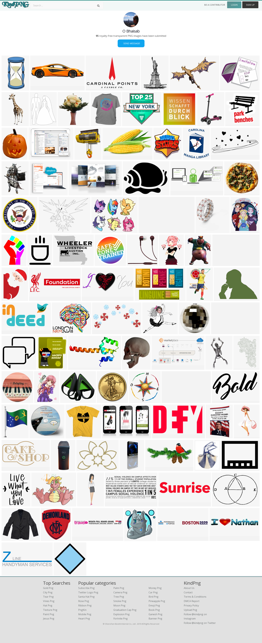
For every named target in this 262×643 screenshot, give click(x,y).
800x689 (226, 88)
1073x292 (36, 88)
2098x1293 (218, 401)
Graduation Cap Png (124, 610)
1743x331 (217, 332)
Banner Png (155, 618)
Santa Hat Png (86, 596)
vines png (48, 601)
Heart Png (84, 618)
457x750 (239, 367)
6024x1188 (145, 231)
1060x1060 (72, 436)
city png (47, 592)
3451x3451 (47, 539)
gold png (48, 588)
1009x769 (36, 193)
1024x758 (58, 332)
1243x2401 (8, 88)
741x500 (80, 157)
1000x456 (111, 504)
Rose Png (83, 601)
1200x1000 (75, 367)
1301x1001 (227, 469)
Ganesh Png (155, 614)
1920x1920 (160, 157)
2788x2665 (185, 332)
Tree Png (118, 596)
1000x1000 (232, 124)
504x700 (146, 88)
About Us (189, 588)
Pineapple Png (157, 601)
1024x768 (220, 299)
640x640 (127, 367)
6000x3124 (152, 469)
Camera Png (120, 592)
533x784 (192, 299)
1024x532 (35, 299)
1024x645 (211, 367)
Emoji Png (154, 605)
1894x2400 (36, 124)
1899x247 (218, 264)
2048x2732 (8, 504)
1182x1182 (169, 124)
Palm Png (118, 588)
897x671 (37, 504)
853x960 (188, 157)
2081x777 (176, 193)
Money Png (155, 588)
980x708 (128, 193)
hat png (47, 605)
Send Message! (131, 43)
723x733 (130, 539)
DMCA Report (191, 601)
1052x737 (176, 88)
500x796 (211, 436)
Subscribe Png (86, 588)
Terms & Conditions (195, 596)
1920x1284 (79, 539)
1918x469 (215, 539)
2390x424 (168, 401)
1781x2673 (204, 124)
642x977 (39, 401)
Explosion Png (121, 614)
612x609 (7, 299)
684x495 (217, 504)
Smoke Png (119, 601)
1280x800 (82, 469)
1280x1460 (237, 231)
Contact (188, 592)
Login (234, 4)
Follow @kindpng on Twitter (200, 623)
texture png (50, 610)
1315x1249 (133, 264)
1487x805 (108, 157)
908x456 (98, 332)
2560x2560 (57, 469)
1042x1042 (165, 504)
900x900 (35, 436)
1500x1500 (103, 401)
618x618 (59, 573)
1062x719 (88, 299)
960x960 (96, 124)
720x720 (7, 124)
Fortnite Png (120, 618)
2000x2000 (202, 231)
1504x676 (66, 401)
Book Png (154, 610)
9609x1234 (164, 539)
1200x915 (92, 88)
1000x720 (34, 157)
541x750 (7, 264)
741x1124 (126, 469)
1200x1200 (231, 193)
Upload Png (190, 610)
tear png (48, 596)
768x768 (7, 401)
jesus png (48, 618)
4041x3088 (60, 264)
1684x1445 (8, 539)
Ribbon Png (85, 605)
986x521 (7, 469)
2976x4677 (240, 436)
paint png (48, 614)
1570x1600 (136, 401)
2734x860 (8, 573)
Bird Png (153, 596)
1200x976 (128, 124)
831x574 (44, 231)
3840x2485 (141, 299)
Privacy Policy (191, 605)
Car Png (153, 592)
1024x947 (148, 332)
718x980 (33, 264)
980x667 (107, 436)
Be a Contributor (214, 4)
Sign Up (250, 4)
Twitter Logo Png (88, 592)
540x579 (43, 367)
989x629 (74, 193)
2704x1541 (8, 332)
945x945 (158, 436)
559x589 (63, 124)
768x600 (97, 231)
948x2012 (83, 504)
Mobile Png (84, 614)
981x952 (7, 367)
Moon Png (119, 605)
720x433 (216, 157)
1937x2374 (8, 157)
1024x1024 (201, 469)
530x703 (7, 193)
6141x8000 (8, 436)
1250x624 (158, 367)
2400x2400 (8, 231)
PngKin (82, 610)
